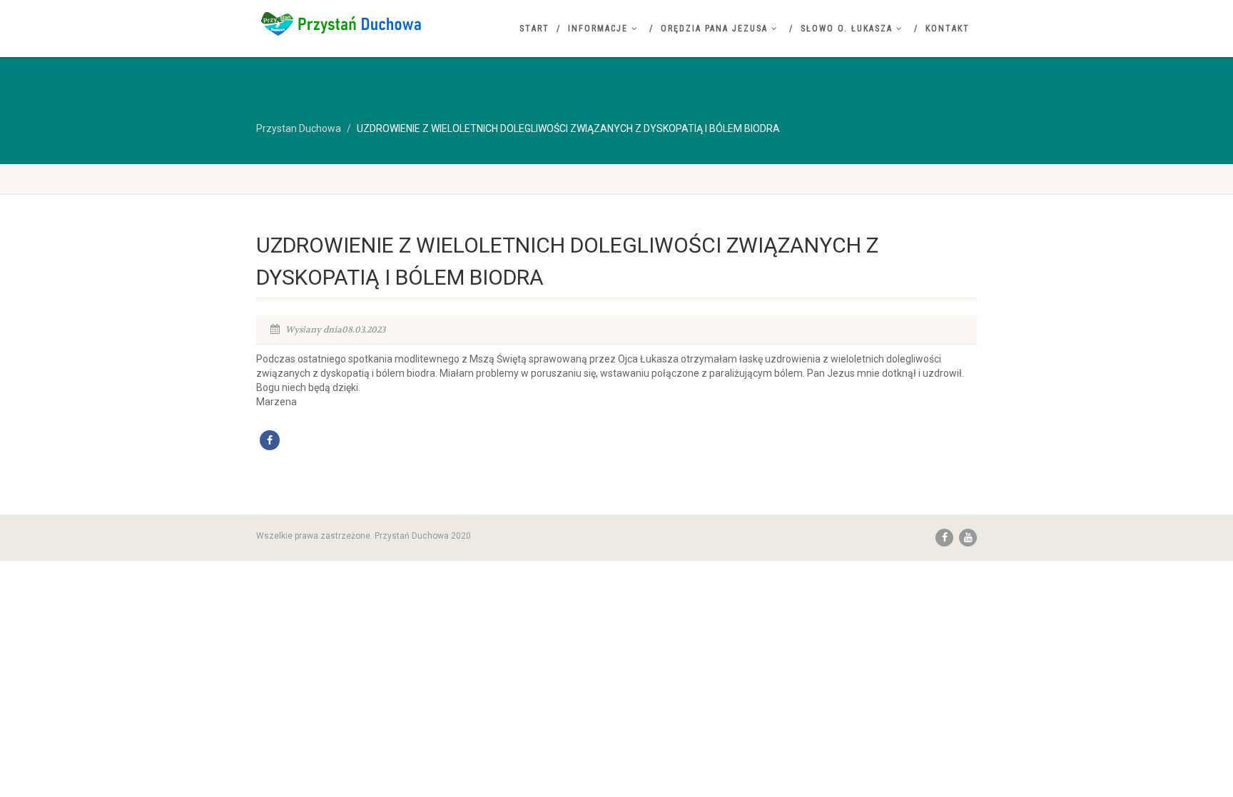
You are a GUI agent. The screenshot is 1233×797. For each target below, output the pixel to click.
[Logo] (369, 23)
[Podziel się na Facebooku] (270, 440)
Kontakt (947, 29)
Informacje (598, 29)
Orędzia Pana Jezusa (714, 29)
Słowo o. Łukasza (847, 29)
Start (534, 29)
